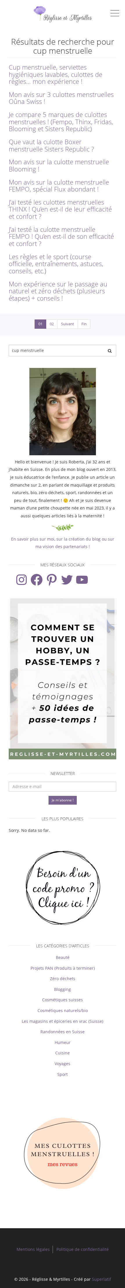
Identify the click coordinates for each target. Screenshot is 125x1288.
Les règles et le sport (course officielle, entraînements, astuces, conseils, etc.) (56, 263)
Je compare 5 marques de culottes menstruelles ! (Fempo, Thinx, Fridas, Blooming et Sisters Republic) (61, 121)
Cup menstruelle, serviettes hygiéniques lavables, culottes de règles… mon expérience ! (55, 74)
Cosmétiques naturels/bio (63, 1010)
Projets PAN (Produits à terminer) (63, 968)
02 (52, 323)
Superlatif (101, 1279)
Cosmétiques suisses (62, 999)
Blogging (62, 989)
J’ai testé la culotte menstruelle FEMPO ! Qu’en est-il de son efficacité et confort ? (61, 236)
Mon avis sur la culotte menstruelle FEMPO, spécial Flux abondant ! (59, 186)
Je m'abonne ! (63, 800)
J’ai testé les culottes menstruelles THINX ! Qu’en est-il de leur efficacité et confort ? (60, 209)
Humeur (63, 1042)
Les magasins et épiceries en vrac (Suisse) (62, 1021)
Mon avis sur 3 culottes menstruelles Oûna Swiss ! (61, 98)
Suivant (67, 323)
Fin (84, 323)
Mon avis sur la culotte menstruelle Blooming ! (59, 165)
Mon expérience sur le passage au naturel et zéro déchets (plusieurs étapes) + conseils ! (58, 291)
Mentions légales (33, 1249)
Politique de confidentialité (82, 1249)
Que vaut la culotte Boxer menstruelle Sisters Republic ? (51, 145)
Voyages (62, 1063)
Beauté (62, 957)
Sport (62, 1074)
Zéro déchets (62, 978)
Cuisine (62, 1053)
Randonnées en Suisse (62, 1031)
